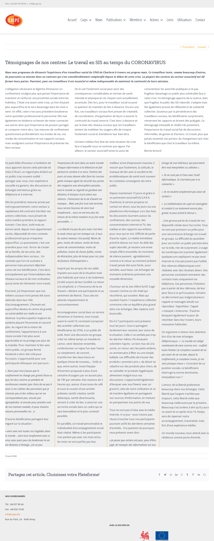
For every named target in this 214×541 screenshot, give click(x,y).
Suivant (202, 47)
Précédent (188, 47)
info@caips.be (35, 3)
